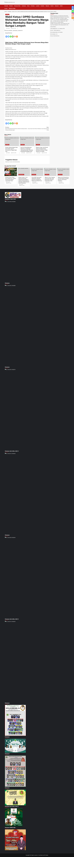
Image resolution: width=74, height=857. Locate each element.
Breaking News (8, 174)
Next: (38, 128)
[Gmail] (15, 35)
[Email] (13, 35)
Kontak (5, 8)
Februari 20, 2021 (13, 28)
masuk (11, 161)
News (28, 5)
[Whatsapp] (11, 35)
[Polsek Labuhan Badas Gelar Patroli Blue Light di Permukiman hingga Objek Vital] (11, 141)
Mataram (47, 5)
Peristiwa (33, 5)
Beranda (6, 5)
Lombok (37, 5)
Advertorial (34, 174)
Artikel (61, 5)
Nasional (57, 5)
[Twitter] (8, 35)
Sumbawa (24, 5)
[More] (17, 35)
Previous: (16, 128)
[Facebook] (6, 35)
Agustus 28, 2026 (13, 152)
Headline (42, 5)
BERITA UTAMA (12, 8)
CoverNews (40, 855)
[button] (69, 7)
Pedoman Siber (17, 5)
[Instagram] (73, 13)
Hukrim (52, 5)
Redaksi (11, 5)
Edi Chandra (8, 28)
